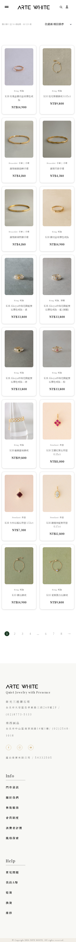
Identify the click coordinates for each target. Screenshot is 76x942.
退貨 (9, 892)
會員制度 (12, 818)
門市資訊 (12, 787)
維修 (9, 913)
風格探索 (12, 838)
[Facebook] (8, 747)
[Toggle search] (61, 7)
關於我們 (12, 797)
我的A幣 (12, 882)
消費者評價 (14, 828)
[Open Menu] (7, 7)
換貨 (9, 903)
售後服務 (12, 808)
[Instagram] (19, 747)
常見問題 (12, 872)
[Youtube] (31, 747)
